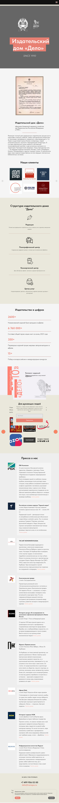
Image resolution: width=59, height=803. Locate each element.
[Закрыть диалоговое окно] (56, 2)
